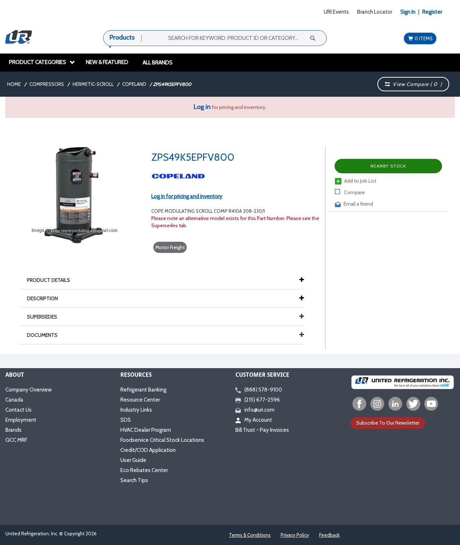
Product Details (48, 280)
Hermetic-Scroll (93, 84)
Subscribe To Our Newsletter (387, 423)
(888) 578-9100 (263, 389)
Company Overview (28, 389)
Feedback (329, 535)
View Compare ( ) (416, 84)
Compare (354, 192)
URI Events (336, 12)
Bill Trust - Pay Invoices (262, 430)
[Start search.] (312, 38)
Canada (14, 400)
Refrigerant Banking (143, 389)
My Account (258, 420)
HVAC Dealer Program (145, 430)
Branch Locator (374, 12)
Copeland (134, 84)
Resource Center (140, 400)
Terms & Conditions (250, 535)
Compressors (46, 84)
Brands (13, 430)
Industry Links (136, 410)
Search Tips (134, 480)
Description (42, 298)
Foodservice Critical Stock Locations (162, 440)
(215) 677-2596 (262, 400)
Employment (20, 420)
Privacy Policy (295, 535)
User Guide (133, 460)
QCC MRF (16, 440)
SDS (125, 420)
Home (14, 84)
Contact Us (18, 410)
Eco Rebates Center (144, 470)
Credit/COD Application (148, 450)
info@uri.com (259, 410)
